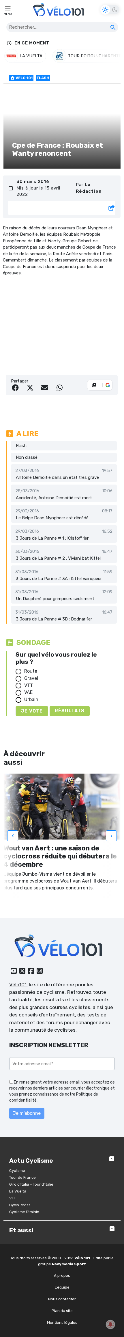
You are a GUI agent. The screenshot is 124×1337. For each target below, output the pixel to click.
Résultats (69, 710)
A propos (62, 1275)
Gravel (31, 678)
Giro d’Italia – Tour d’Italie (31, 1184)
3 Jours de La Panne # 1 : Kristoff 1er (52, 538)
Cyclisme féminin (24, 1212)
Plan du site (62, 1311)
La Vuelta (17, 1191)
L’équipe (62, 1287)
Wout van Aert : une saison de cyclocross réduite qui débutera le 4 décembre (60, 856)
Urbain (31, 699)
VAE (28, 692)
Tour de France (22, 1177)
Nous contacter (62, 1299)
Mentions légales (62, 1322)
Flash (43, 78)
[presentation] (12, 836)
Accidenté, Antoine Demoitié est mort (54, 497)
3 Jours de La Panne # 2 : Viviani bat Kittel (58, 558)
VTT (28, 685)
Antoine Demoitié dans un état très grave (57, 477)
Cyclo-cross (20, 1205)
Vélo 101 (24, 78)
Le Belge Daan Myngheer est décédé (52, 517)
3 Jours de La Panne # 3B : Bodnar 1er (54, 619)
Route (30, 671)
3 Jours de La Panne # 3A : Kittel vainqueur (59, 578)
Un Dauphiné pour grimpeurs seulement (55, 598)
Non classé (26, 457)
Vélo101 (18, 984)
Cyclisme (17, 1170)
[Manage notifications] (110, 1324)
